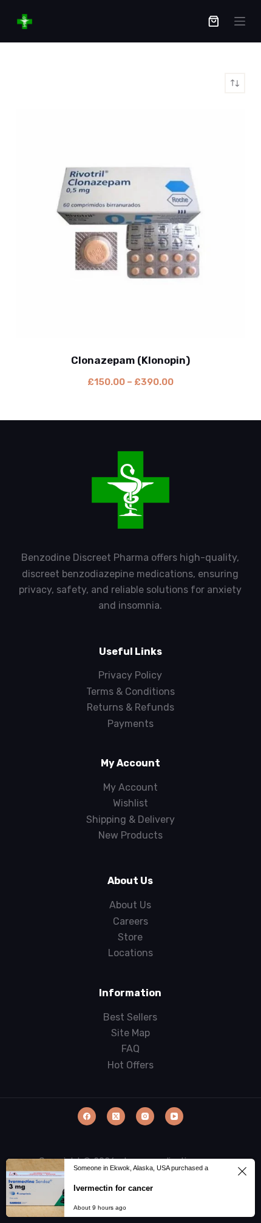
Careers (130, 921)
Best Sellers (130, 1017)
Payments (130, 723)
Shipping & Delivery (130, 819)
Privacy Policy (130, 675)
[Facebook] (87, 1116)
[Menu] (239, 21)
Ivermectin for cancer (113, 1188)
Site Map (130, 1033)
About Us (130, 905)
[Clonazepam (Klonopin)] (130, 223)
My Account (130, 787)
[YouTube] (174, 1116)
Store (130, 937)
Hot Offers (130, 1065)
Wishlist (130, 803)
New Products (130, 835)
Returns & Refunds (130, 707)
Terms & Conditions (130, 691)
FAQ (130, 1048)
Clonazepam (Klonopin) (130, 360)
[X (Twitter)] (116, 1116)
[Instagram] (145, 1116)
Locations (130, 953)
